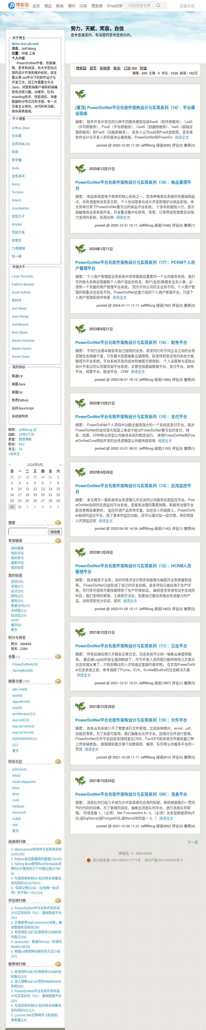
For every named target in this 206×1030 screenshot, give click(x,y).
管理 (143, 67)
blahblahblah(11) (24, 738)
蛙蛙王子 (18, 216)
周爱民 (16, 240)
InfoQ (16, 775)
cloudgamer (20, 208)
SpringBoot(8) (22, 670)
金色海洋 (18, 176)
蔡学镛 (16, 160)
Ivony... (17, 184)
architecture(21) (23, 714)
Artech (16, 200)
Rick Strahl (20, 332)
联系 (116, 67)
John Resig (20, 316)
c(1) (15, 745)
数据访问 (20, 606)
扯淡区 (19, 615)
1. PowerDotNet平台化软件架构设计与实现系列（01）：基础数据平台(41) (36, 913)
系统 (17, 586)
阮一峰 (16, 256)
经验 (17, 582)
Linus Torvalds (22, 276)
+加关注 (14, 454)
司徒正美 (18, 232)
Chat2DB (114, 5)
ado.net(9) (19, 689)
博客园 (81, 67)
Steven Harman (23, 341)
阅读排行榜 (17, 842)
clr (15, 620)
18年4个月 (26, 435)
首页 (93, 67)
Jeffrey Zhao (21, 128)
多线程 (19, 610)
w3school (19, 769)
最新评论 (17, 563)
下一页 (192, 842)
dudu (15, 168)
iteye (15, 788)
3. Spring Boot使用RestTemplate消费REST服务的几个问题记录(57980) (36, 868)
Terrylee (18, 192)
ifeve (15, 794)
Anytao (17, 224)
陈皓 (15, 152)
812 (21, 444)
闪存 (83, 5)
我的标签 (17, 568)
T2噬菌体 (18, 248)
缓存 (16, 625)
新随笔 (105, 67)
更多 (14, 630)
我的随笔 (17, 548)
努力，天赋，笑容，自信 (97, 28)
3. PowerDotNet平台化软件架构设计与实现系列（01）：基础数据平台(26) (36, 996)
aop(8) (17, 708)
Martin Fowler (22, 349)
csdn (15, 800)
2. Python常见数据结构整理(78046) (36, 859)
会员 (36, 5)
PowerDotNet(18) (25, 664)
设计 (17, 591)
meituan (18, 806)
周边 (48, 5)
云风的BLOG (21, 144)
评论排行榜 (17, 901)
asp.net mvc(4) (23, 732)
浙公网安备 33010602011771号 (117, 859)
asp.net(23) (20, 720)
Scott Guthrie (21, 292)
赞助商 (97, 5)
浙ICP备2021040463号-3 (164, 859)
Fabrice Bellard (23, 284)
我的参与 (17, 558)
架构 (17, 596)
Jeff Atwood (20, 324)
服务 (17, 601)
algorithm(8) (21, 702)
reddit (16, 819)
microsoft (18, 812)
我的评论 (17, 553)
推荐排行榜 (17, 964)
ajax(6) (17, 695)
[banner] (16, 5)
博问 (71, 5)
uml (15, 825)
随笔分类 (15, 681)
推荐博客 (25, 439)
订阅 (127, 67)
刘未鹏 (16, 136)
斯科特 (16, 300)
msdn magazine (24, 782)
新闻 (60, 5)
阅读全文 (182, 137)
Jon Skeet (19, 308)
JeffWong (26, 430)
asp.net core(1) (23, 726)
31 (21, 449)
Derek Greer (21, 357)
